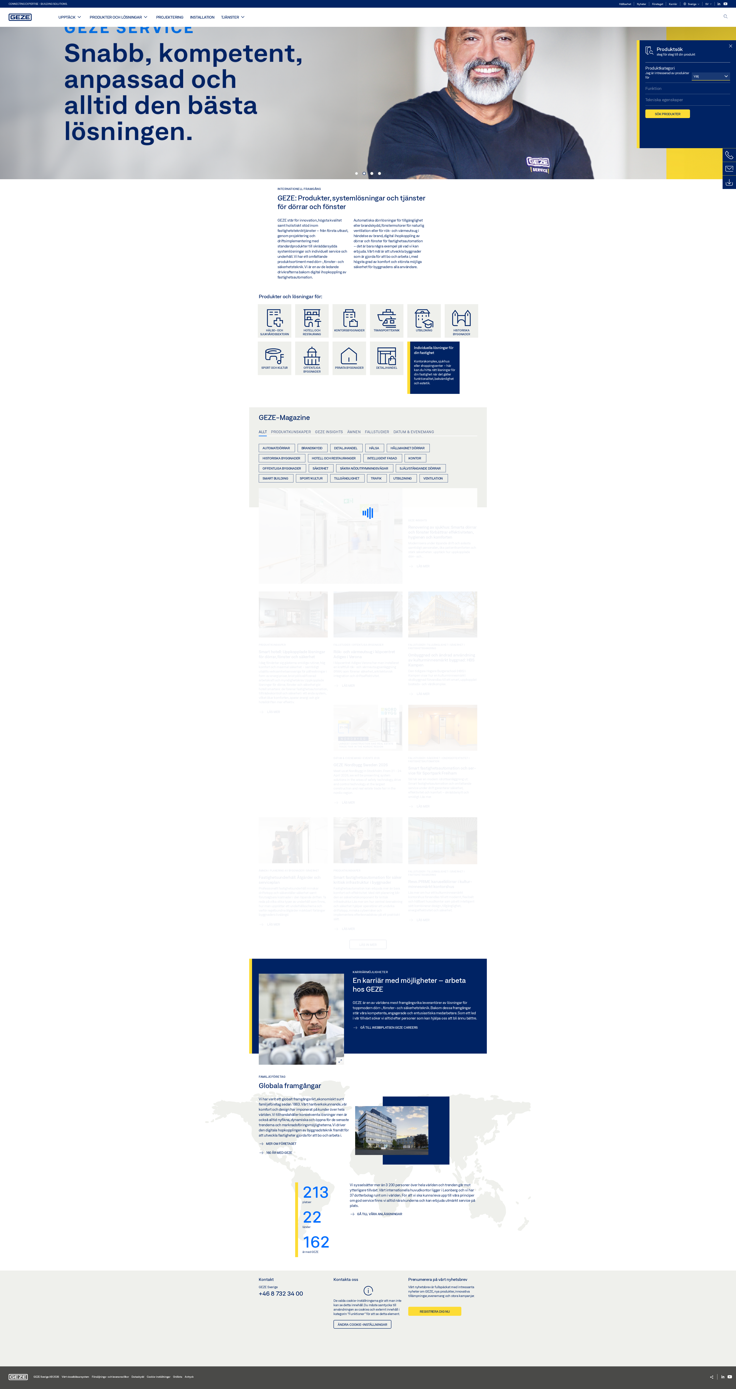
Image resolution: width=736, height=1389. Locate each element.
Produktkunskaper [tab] (291, 432)
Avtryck (189, 1376)
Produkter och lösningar (116, 17)
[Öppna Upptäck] (79, 17)
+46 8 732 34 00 (281, 1293)
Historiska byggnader (281, 458)
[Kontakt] (729, 168)
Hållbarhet (625, 4)
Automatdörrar (276, 448)
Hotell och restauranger (334, 458)
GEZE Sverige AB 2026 (46, 1376)
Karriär (673, 4)
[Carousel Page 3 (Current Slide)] (372, 173)
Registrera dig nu (435, 1311)
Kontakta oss (346, 1279)
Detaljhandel (345, 448)
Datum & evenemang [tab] (413, 432)
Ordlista (177, 1376)
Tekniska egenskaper (664, 99)
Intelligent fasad (382, 458)
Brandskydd (312, 448)
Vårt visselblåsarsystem (75, 1376)
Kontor (414, 458)
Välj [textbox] (696, 76)
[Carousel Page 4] (379, 173)
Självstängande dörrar (420, 468)
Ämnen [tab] (354, 432)
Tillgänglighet (346, 478)
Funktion (653, 88)
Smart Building (275, 478)
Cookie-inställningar (158, 1376)
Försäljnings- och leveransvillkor (110, 1376)
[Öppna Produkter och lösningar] (146, 17)
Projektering (169, 17)
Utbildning (402, 478)
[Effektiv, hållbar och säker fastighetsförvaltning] (368, 102)
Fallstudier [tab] (377, 432)
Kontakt (266, 1279)
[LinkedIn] (719, 4)
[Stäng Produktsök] (730, 46)
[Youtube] (725, 4)
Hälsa (374, 448)
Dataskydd (137, 1376)
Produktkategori (660, 68)
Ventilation (433, 478)
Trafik (376, 478)
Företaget (657, 4)
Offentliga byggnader (282, 468)
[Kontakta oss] (729, 155)
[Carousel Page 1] (356, 173)
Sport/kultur (311, 478)
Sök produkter (667, 114)
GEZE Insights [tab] (329, 432)
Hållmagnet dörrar (408, 448)
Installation (202, 17)
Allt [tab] (263, 432)
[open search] (725, 17)
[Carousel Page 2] (364, 173)
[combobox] (711, 76)
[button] (691, 4)
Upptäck (66, 17)
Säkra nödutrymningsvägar (364, 468)
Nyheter (641, 4)
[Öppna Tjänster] (243, 17)
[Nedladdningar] (729, 182)
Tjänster (230, 17)
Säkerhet (320, 468)
